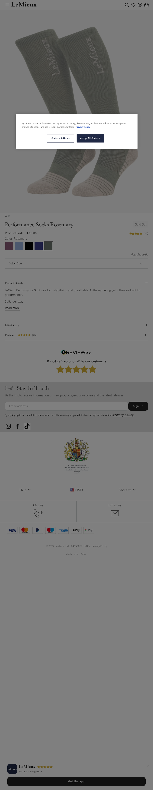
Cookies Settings (60, 138)
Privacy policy (123, 415)
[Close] (148, 766)
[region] (77, 131)
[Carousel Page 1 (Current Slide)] (6, 216)
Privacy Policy (83, 127)
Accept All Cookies (90, 138)
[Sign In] (140, 4)
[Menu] (7, 5)
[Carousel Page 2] (9, 216)
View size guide (139, 255)
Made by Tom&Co (76, 554)
